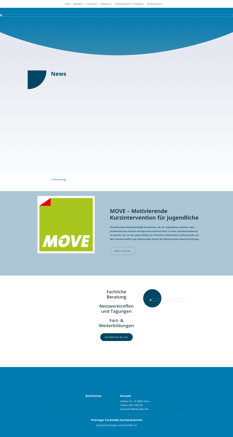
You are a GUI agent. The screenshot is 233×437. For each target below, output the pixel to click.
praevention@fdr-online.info (134, 409)
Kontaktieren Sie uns (116, 337)
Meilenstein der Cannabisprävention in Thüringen (78, 118)
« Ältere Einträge (58, 179)
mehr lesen (58, 103)
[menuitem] (67, 4)
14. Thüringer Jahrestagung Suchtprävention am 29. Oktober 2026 (86, 88)
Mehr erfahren (123, 251)
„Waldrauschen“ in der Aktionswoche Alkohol (76, 151)
